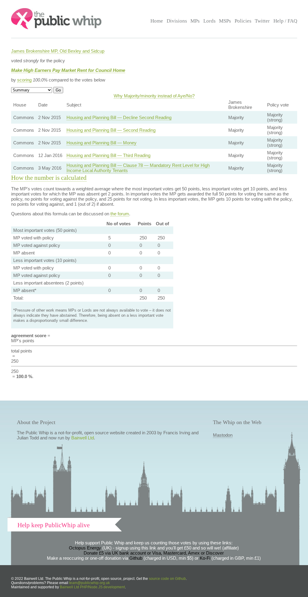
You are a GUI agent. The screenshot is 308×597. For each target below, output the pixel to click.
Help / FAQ (285, 21)
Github (135, 558)
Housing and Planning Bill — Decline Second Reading (118, 117)
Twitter (262, 21)
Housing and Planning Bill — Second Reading (111, 130)
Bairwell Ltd (82, 437)
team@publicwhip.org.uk (89, 583)
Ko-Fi (205, 558)
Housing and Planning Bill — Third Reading (108, 155)
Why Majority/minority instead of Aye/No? (154, 95)
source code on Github (167, 579)
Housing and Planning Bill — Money (101, 142)
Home (156, 21)
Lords (209, 21)
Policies (243, 21)
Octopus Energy (85, 547)
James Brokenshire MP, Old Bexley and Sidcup (57, 51)
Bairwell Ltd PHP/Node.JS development (92, 587)
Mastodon (223, 435)
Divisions (177, 21)
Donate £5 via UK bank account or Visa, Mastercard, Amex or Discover (154, 552)
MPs (195, 21)
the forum (119, 213)
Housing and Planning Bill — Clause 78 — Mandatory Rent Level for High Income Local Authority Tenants (138, 168)
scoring (24, 79)
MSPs (225, 21)
